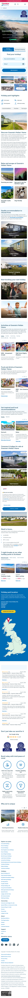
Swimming (12, 336)
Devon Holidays (4, 845)
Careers (2, 922)
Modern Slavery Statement (7, 962)
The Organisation (5, 920)
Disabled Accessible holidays (7, 877)
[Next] (26, 340)
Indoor (2, 336)
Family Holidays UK (5, 885)
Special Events (4, 892)
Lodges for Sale (4, 913)
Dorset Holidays (4, 847)
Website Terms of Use (6, 956)
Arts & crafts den (4, 338)
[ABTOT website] (14, 993)
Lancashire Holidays (5, 860)
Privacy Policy (4, 958)
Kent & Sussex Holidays (6, 856)
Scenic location (20, 557)
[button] (25, 4)
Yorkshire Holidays (5, 868)
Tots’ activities (13, 338)
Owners (3, 909)
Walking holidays (5, 898)
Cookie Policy (6, 499)
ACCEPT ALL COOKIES (14, 508)
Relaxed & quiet (4, 557)
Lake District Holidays (6, 858)
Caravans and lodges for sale (7, 903)
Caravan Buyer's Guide (6, 907)
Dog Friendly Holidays (6, 875)
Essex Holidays (4, 852)
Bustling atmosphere (5, 559)
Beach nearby (13, 557)
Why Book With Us (5, 918)
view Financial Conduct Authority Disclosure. (10, 976)
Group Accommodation (6, 887)
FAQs (2, 933)
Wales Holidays (4, 866)
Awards (3, 924)
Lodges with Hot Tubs (6, 894)
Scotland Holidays (5, 864)
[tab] (20, 49)
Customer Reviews (5, 926)
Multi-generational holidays (7, 889)
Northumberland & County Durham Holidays (11, 862)
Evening (18, 336)
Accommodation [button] (6, 108)
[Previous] (22, 340)
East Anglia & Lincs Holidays (7, 850)
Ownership (3, 911)
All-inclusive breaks (5, 896)
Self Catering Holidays (6, 879)
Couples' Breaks (4, 883)
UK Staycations (4, 881)
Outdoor (7, 336)
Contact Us (3, 931)
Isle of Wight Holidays (6, 854)
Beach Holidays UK (5, 873)
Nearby (2, 417)
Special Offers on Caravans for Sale (9, 905)
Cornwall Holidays (5, 843)
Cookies (3, 960)
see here (16, 545)
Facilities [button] (16, 108)
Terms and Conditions (6, 954)
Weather (8, 417)
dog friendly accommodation (16, 217)
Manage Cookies (7, 505)
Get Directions (21, 37)
